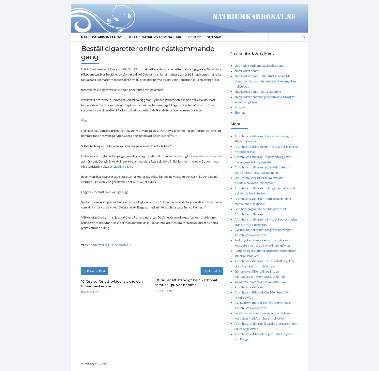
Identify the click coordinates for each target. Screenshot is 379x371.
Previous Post (96, 271)
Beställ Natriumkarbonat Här (154, 37)
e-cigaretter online (101, 245)
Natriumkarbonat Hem (101, 37)
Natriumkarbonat (247, 71)
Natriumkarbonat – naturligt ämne (258, 91)
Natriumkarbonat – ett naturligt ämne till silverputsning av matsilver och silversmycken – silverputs (265, 81)
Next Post (210, 271)
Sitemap (214, 37)
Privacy (194, 37)
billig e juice (125, 166)
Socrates (102, 363)
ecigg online (123, 245)
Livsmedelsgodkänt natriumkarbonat (260, 65)
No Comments (90, 292)
